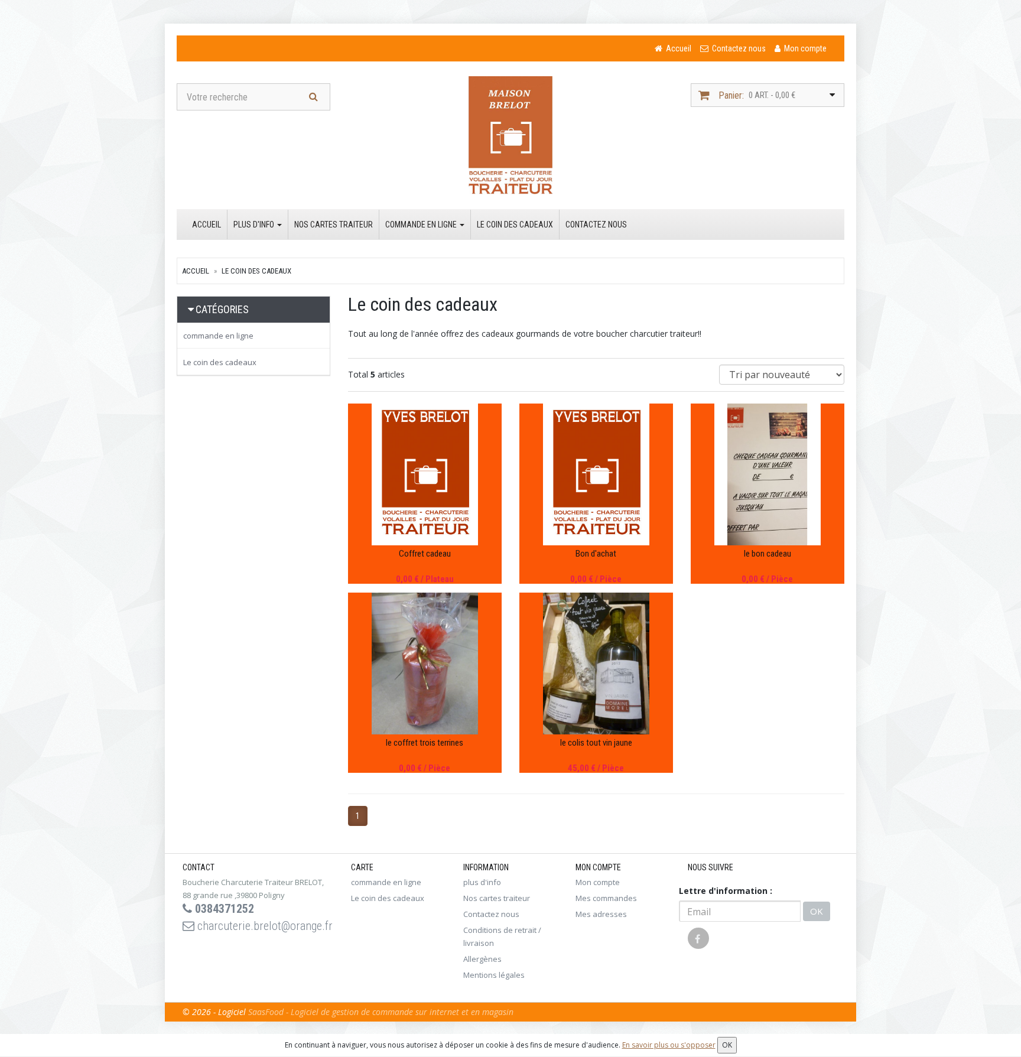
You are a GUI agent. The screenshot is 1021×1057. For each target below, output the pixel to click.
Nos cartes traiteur (333, 224)
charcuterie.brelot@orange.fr (263, 926)
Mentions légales (494, 975)
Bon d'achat (595, 553)
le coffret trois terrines (424, 742)
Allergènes (482, 959)
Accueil (206, 224)
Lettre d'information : (725, 890)
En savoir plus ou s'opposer (669, 1045)
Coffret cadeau (425, 553)
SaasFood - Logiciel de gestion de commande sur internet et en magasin (380, 1011)
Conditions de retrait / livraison (502, 936)
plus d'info (254, 224)
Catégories (222, 309)
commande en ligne (422, 224)
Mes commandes (606, 898)
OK (816, 911)
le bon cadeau (767, 553)
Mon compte (597, 882)
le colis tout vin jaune (596, 742)
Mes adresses (601, 914)
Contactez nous (596, 224)
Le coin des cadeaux (515, 224)
